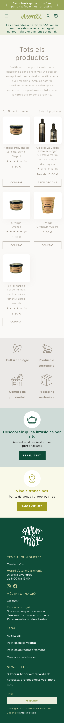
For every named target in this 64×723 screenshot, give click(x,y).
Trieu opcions (47, 182)
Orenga (16, 223)
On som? (13, 601)
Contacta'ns (15, 564)
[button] (7, 16)
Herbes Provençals (16, 147)
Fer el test (32, 455)
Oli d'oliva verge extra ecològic (47, 149)
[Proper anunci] (57, 5)
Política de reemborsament (26, 650)
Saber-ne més (32, 506)
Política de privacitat (21, 643)
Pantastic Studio (27, 712)
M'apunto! (32, 700)
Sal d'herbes (16, 285)
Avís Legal (13, 635)
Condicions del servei (22, 657)
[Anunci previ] (6, 5)
